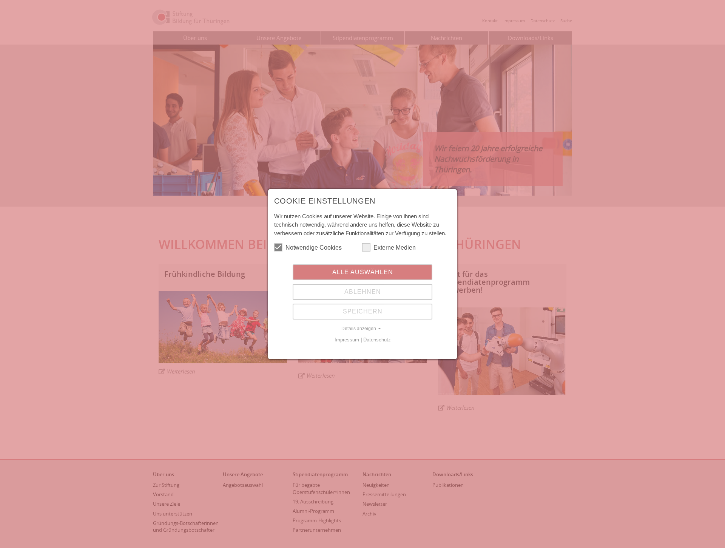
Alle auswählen (362, 272)
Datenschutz (377, 340)
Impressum (347, 340)
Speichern (363, 311)
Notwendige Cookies (313, 247)
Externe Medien (394, 247)
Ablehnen (362, 292)
